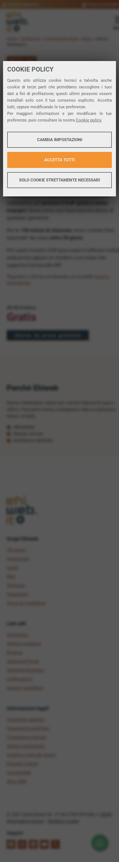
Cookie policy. (89, 120)
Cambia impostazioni (59, 139)
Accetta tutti (59, 159)
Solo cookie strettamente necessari (59, 180)
